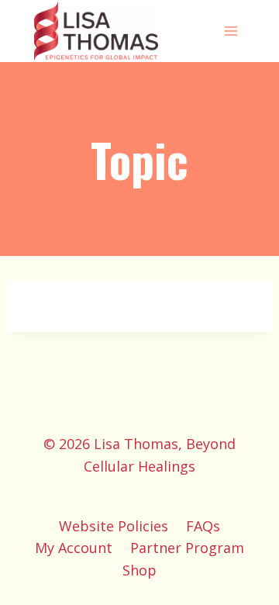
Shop (139, 570)
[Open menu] (230, 31)
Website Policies (113, 526)
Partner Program (187, 547)
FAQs (203, 526)
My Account (73, 547)
